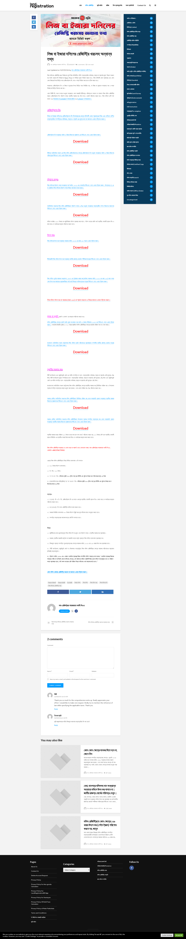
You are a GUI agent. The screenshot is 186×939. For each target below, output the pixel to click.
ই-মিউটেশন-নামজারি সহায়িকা (38, 917)
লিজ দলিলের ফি (103, 583)
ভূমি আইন (33, 922)
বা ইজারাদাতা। (85, 99)
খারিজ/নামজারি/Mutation (104, 866)
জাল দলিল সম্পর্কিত (101, 879)
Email (72, 671)
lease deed (52, 583)
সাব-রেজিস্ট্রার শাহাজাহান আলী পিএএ (58, 64)
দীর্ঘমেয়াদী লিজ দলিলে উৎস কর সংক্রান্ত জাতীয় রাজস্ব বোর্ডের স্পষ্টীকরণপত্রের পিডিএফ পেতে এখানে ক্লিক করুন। (78, 259)
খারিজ (107, 5)
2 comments (81, 64)
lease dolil (61, 583)
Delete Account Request (39, 875)
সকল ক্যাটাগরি (130, 5)
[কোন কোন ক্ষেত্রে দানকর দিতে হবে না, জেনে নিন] (61, 761)
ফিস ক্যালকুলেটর (117, 5)
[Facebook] (131, 868)
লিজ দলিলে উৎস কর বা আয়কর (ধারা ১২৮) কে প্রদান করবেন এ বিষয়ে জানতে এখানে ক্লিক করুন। (78, 300)
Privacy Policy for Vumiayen (41, 897)
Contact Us (141, 5)
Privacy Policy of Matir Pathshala (42, 908)
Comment (50, 645)
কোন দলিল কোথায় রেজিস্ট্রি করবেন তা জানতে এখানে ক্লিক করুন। (67, 572)
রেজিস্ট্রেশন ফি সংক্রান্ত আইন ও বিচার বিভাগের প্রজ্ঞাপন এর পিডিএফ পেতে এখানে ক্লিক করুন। (74, 135)
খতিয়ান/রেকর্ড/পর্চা (101, 861)
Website (94, 671)
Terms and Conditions (38, 913)
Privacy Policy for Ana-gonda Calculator (41, 885)
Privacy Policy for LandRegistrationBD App (39, 892)
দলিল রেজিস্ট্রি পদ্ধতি (102, 875)
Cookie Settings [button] (167, 935)
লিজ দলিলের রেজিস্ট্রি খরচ (54, 586)
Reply (56, 709)
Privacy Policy (36, 880)
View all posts (64, 611)
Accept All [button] (179, 935)
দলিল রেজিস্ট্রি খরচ (102, 870)
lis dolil (69, 583)
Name (49, 671)
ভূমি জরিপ (99, 5)
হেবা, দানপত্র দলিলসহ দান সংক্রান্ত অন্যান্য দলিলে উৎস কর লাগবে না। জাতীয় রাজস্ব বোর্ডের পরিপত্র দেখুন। (100, 789)
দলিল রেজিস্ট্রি (89, 5)
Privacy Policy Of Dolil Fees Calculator (40, 903)
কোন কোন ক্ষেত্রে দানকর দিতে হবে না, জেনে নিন (100, 752)
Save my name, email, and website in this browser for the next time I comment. (73, 679)
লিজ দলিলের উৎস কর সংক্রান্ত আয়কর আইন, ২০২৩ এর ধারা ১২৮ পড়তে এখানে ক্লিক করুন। (73, 241)
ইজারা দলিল (77, 583)
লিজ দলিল (85, 583)
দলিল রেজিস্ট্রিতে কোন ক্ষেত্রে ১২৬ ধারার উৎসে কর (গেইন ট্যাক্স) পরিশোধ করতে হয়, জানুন (100, 825)
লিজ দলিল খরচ (93, 583)
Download (80, 141)
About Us (34, 867)
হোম (80, 5)
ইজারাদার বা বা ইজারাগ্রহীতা (64, 99)
